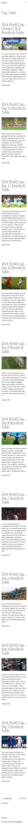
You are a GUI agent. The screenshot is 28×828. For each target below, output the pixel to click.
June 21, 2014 (6, 324)
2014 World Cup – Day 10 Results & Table (14, 268)
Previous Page (7, 798)
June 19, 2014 (6, 475)
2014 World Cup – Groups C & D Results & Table (14, 28)
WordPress (18, 822)
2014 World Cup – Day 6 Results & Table (14, 578)
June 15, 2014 (6, 703)
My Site (4, 2)
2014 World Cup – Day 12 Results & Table (14, 108)
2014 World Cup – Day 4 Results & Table (14, 649)
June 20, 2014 (6, 400)
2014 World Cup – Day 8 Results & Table (14, 423)
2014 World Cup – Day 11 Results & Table (14, 186)
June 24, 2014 (6, 85)
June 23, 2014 (6, 162)
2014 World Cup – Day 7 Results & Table (14, 498)
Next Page (6, 803)
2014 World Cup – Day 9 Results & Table (14, 347)
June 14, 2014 (6, 781)
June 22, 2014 (6, 244)
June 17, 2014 (5, 626)
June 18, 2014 (6, 555)
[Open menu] (25, 3)
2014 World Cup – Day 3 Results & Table (14, 726)
